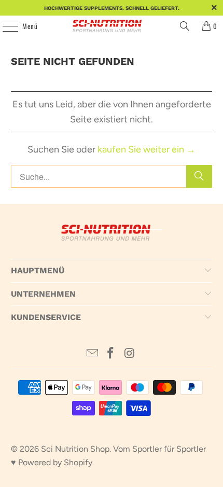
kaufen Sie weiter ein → (146, 149)
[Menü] (4, 26)
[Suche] (199, 176)
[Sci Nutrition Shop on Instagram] (129, 354)
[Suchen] (184, 26)
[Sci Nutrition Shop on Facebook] (111, 354)
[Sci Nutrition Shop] (112, 26)
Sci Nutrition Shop (75, 449)
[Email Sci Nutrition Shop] (92, 354)
